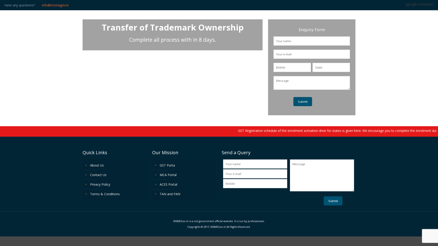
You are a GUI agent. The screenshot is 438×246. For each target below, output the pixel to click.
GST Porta (167, 165)
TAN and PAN (170, 194)
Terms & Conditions (105, 194)
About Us (97, 165)
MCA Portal (168, 175)
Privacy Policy (100, 184)
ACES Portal (168, 184)
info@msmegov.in (55, 5)
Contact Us (98, 175)
